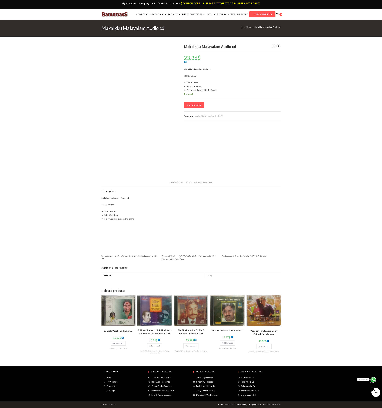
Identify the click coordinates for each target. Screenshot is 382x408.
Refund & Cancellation (272, 404)
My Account (129, 3)
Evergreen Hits (153, 351)
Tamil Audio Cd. (248, 377)
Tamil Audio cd (122, 348)
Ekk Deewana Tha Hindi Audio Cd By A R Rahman (244, 256)
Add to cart (194, 105)
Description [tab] (176, 182)
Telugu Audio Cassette (161, 386)
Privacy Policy (241, 404)
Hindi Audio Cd (247, 382)
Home (109, 377)
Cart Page (111, 390)
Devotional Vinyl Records (207, 395)
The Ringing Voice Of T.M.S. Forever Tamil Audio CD (191, 332)
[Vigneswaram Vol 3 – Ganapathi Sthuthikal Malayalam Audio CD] (130, 240)
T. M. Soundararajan (189, 351)
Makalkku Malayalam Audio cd (267, 27)
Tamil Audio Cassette (160, 377)
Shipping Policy (255, 404)
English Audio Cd (248, 395)
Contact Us (164, 3)
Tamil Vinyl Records (204, 377)
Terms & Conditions (226, 404)
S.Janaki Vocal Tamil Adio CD (118, 330)
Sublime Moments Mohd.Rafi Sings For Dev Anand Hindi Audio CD (155, 332)
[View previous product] (274, 46)
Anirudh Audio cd (255, 352)
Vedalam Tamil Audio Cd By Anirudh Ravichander (263, 332)
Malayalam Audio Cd (214, 116)
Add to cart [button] (118, 343)
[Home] (242, 27)
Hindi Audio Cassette (160, 382)
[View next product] (278, 46)
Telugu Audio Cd (248, 386)
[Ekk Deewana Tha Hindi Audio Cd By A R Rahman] (250, 240)
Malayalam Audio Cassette (163, 390)
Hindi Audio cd (163, 351)
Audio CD (199, 116)
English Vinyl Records (205, 386)
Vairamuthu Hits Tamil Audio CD (227, 330)
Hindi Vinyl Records (204, 382)
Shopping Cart (146, 3)
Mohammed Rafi (154, 353)
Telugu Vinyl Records (205, 390)
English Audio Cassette (161, 395)
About (176, 3)
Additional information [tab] (199, 182)
